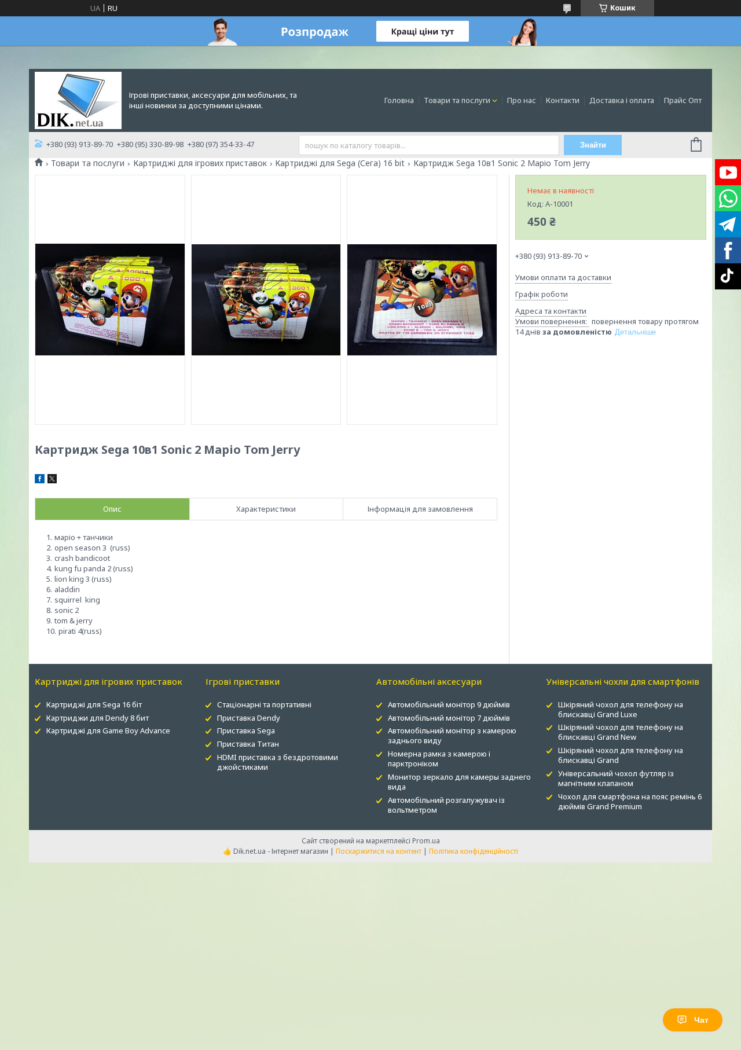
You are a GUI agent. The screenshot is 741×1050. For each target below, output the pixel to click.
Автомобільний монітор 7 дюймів (449, 718)
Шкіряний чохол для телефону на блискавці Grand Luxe (620, 709)
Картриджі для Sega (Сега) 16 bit (340, 163)
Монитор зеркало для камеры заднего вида (459, 782)
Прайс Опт (683, 100)
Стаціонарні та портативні (264, 704)
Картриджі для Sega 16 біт (94, 704)
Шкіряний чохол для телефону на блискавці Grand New (620, 732)
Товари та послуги (457, 100)
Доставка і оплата (621, 100)
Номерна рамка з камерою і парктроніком (439, 758)
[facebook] (40, 480)
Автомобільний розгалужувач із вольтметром (446, 805)
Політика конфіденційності (473, 851)
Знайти (593, 145)
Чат (701, 1020)
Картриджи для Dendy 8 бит (97, 718)
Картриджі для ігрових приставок (200, 163)
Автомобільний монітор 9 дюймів (449, 704)
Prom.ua (426, 841)
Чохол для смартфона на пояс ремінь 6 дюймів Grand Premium (630, 801)
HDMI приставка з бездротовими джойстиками (277, 762)
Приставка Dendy (248, 718)
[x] (52, 480)
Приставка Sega (246, 730)
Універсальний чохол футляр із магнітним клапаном (616, 778)
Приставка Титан (248, 744)
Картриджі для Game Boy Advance (108, 730)
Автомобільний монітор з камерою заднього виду (452, 735)
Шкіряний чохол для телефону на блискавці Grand (620, 755)
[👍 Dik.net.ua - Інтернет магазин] (78, 99)
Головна (399, 100)
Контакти (562, 100)
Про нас (521, 100)
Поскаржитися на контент (378, 851)
